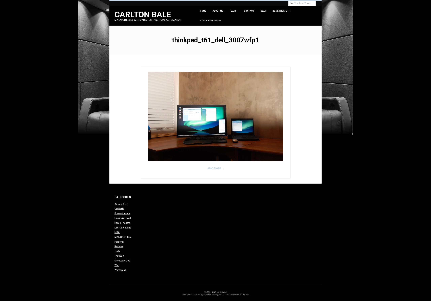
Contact (249, 11)
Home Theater (280, 11)
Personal (119, 241)
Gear (263, 11)
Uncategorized (122, 260)
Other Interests (209, 21)
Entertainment (122, 213)
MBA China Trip (122, 237)
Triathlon (119, 256)
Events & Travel (122, 218)
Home (203, 11)
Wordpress (120, 270)
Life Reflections (122, 227)
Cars (233, 11)
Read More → (215, 168)
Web (116, 265)
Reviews (118, 246)
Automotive (120, 204)
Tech (117, 251)
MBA (117, 232)
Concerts (119, 208)
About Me (217, 11)
